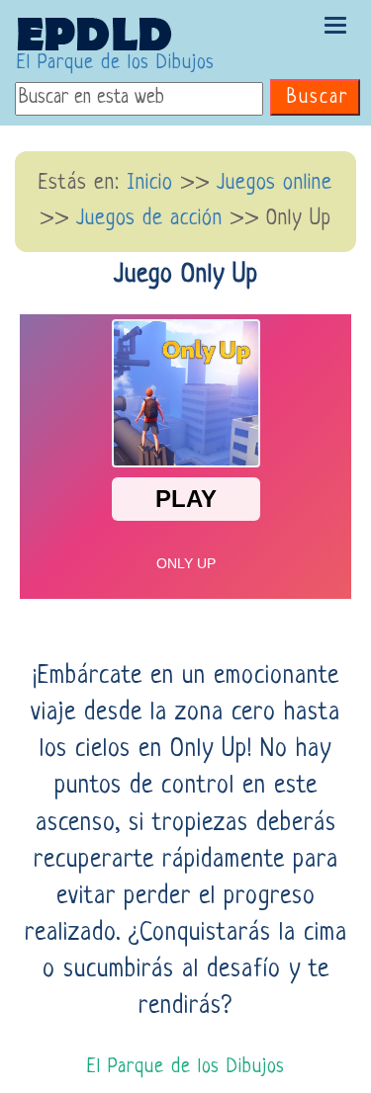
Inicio (150, 183)
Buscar (317, 98)
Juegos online (274, 183)
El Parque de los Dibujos (116, 63)
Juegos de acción (149, 219)
